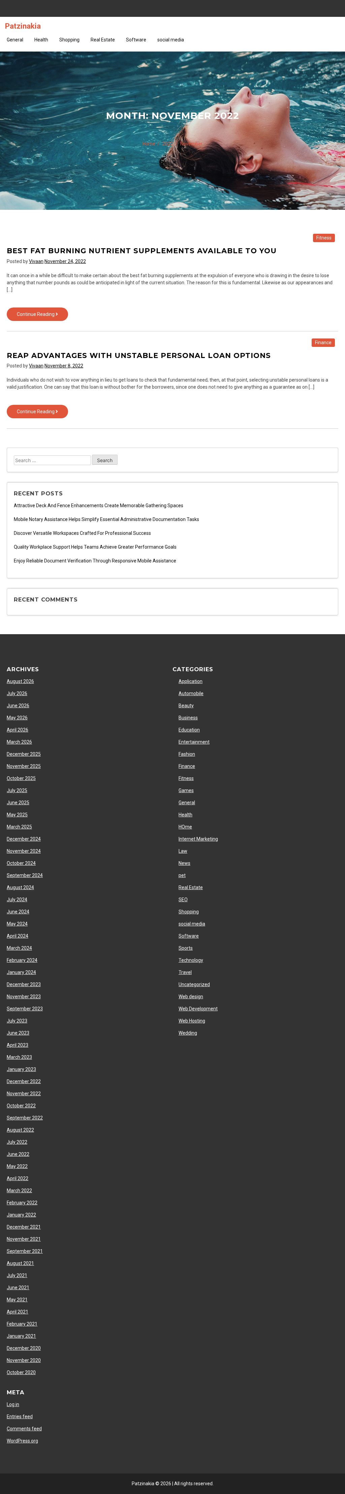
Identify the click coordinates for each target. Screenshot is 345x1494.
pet (182, 875)
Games (186, 790)
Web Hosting (192, 1021)
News (184, 863)
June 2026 (18, 705)
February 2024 (22, 960)
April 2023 (17, 1045)
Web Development (198, 1008)
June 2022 (18, 1154)
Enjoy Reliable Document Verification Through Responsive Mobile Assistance (95, 560)
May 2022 (17, 1166)
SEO (183, 899)
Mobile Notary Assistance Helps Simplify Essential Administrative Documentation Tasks (106, 519)
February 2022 (22, 1202)
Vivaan (36, 261)
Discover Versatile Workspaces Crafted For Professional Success (82, 533)
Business (188, 717)
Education (189, 730)
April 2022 (17, 1178)
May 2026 (17, 717)
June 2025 (18, 802)
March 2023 (19, 1057)
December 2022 (24, 1081)
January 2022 (21, 1214)
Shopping (69, 39)
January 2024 (21, 972)
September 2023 (25, 1008)
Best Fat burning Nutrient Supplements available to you (142, 251)
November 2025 (24, 766)
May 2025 (17, 814)
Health (41, 39)
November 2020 (24, 1360)
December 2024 (24, 839)
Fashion (187, 754)
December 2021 (24, 1227)
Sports (186, 948)
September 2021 (25, 1251)
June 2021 (18, 1287)
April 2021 (17, 1311)
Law (183, 851)
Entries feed (20, 1416)
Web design (191, 996)
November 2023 (24, 996)
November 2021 (24, 1239)
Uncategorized (194, 984)
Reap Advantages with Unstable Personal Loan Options (139, 355)
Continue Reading (42, 316)
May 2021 (17, 1299)
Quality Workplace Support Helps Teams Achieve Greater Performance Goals (95, 547)
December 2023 (24, 984)
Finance (323, 342)
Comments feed (24, 1428)
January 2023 (21, 1069)
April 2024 (17, 936)
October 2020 (21, 1372)
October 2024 (21, 863)
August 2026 (20, 681)
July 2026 (17, 693)
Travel (185, 972)
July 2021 (17, 1275)
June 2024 (18, 911)
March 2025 (19, 827)
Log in (13, 1404)
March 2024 (19, 948)
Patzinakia (23, 26)
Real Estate (103, 39)
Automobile (191, 693)
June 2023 (18, 1033)
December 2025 (24, 754)
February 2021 (22, 1324)
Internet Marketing (198, 839)
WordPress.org (22, 1440)
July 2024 (17, 899)
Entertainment (194, 742)
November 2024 (24, 851)
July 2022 (17, 1142)
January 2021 (21, 1336)
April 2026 (17, 730)
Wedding (188, 1033)
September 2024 (25, 875)
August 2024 (20, 887)
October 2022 (21, 1105)
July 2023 (17, 1021)
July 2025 (17, 790)
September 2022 (25, 1117)
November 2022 (24, 1093)
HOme (185, 827)
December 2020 (24, 1348)
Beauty (186, 705)
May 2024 (17, 924)
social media (170, 39)
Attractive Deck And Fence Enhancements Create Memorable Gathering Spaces (98, 505)
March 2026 (19, 742)
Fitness (324, 237)
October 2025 (21, 778)
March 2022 (19, 1190)
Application (190, 681)
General (15, 39)
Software (136, 39)
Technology (191, 960)
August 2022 (20, 1130)
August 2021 (20, 1263)
